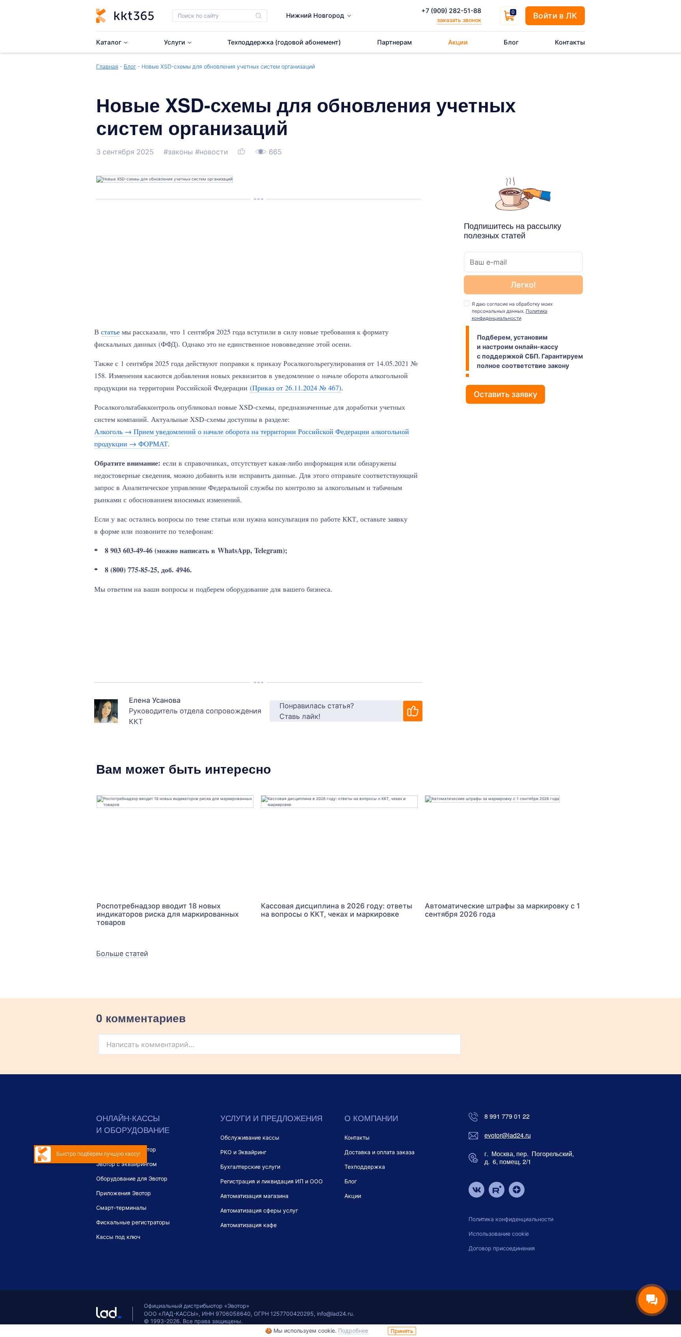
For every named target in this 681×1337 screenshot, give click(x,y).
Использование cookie (499, 1233)
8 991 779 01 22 (507, 1116)
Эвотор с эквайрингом (126, 1164)
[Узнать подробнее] (175, 844)
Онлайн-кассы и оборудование (132, 1123)
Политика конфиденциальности (511, 1219)
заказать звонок (459, 20)
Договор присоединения (502, 1248)
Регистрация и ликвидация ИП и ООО (271, 1181)
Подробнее (353, 1330)
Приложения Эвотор (123, 1193)
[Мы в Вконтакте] (476, 1190)
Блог (130, 66)
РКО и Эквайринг (243, 1152)
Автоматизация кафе (248, 1225)
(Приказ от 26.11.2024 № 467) (295, 387)
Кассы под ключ (118, 1236)
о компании (371, 1117)
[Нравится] (242, 152)
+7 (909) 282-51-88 (451, 11)
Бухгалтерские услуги (250, 1166)
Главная (107, 66)
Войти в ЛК (555, 15)
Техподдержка (364, 1166)
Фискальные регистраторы (133, 1222)
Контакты (357, 1137)
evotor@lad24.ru (507, 1135)
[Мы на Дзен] (517, 1190)
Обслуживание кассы (249, 1137)
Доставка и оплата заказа (379, 1152)
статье (110, 331)
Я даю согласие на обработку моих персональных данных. (512, 311)
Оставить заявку (505, 394)
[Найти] (258, 15)
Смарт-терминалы (121, 1207)
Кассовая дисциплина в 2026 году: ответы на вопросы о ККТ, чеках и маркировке (336, 910)
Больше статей (122, 953)
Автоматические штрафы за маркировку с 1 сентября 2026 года (502, 910)
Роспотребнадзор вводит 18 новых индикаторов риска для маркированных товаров (168, 914)
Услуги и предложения (271, 1117)
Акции (352, 1195)
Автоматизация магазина (254, 1195)
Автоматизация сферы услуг (259, 1210)
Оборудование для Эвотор (131, 1178)
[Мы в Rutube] (496, 1190)
